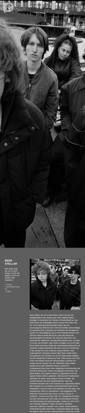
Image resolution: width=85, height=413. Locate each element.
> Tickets (8, 285)
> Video (8, 291)
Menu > (79, 3)
